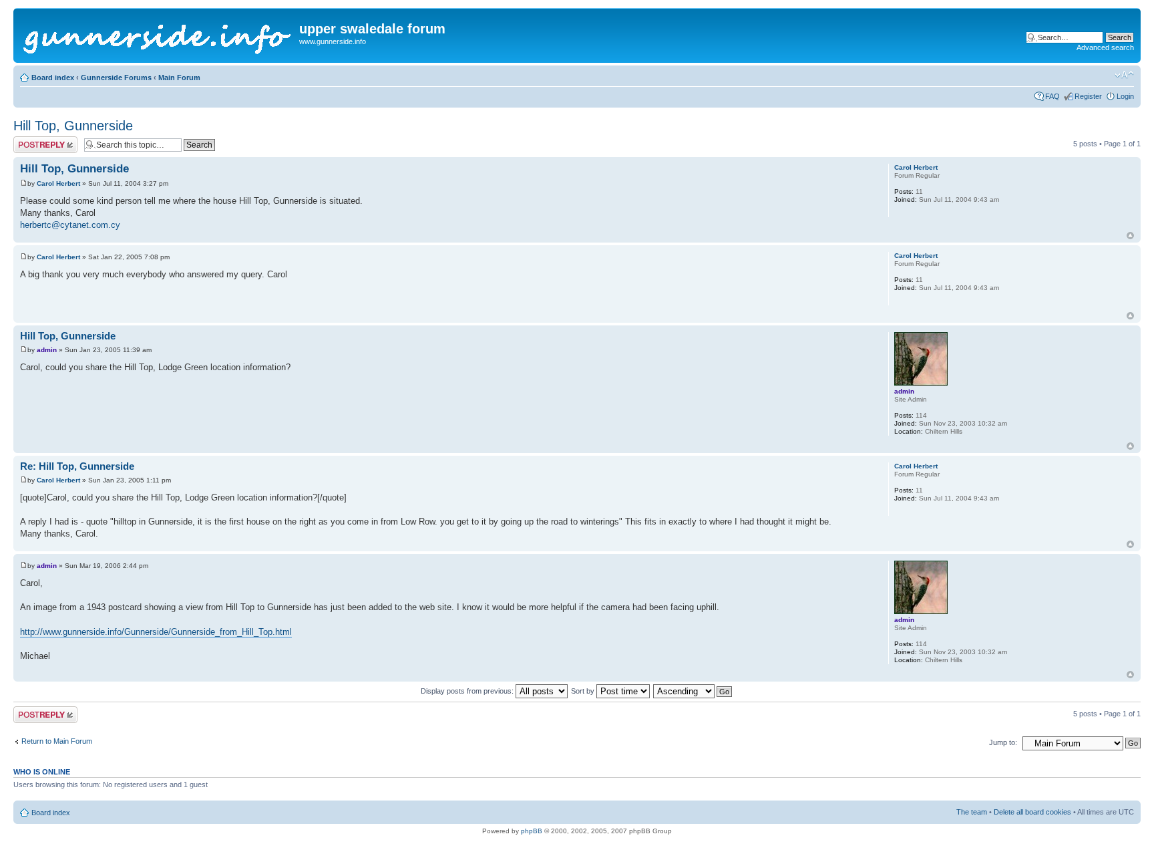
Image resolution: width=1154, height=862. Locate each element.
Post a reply (32, 140)
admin (47, 349)
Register (1088, 96)
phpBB (531, 831)
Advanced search (1105, 47)
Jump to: (1003, 742)
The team (971, 812)
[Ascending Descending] (693, 691)
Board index (52, 78)
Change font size (1124, 75)
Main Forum (179, 78)
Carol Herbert (58, 183)
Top (1130, 235)
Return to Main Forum (56, 741)
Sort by (583, 691)
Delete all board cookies (1032, 812)
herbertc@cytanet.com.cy (70, 225)
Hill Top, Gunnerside (73, 125)
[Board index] (158, 35)
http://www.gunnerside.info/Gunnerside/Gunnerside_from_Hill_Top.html (156, 632)
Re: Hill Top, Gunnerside (77, 466)
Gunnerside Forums (116, 78)
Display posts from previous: (468, 691)
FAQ (1052, 96)
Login (1125, 96)
